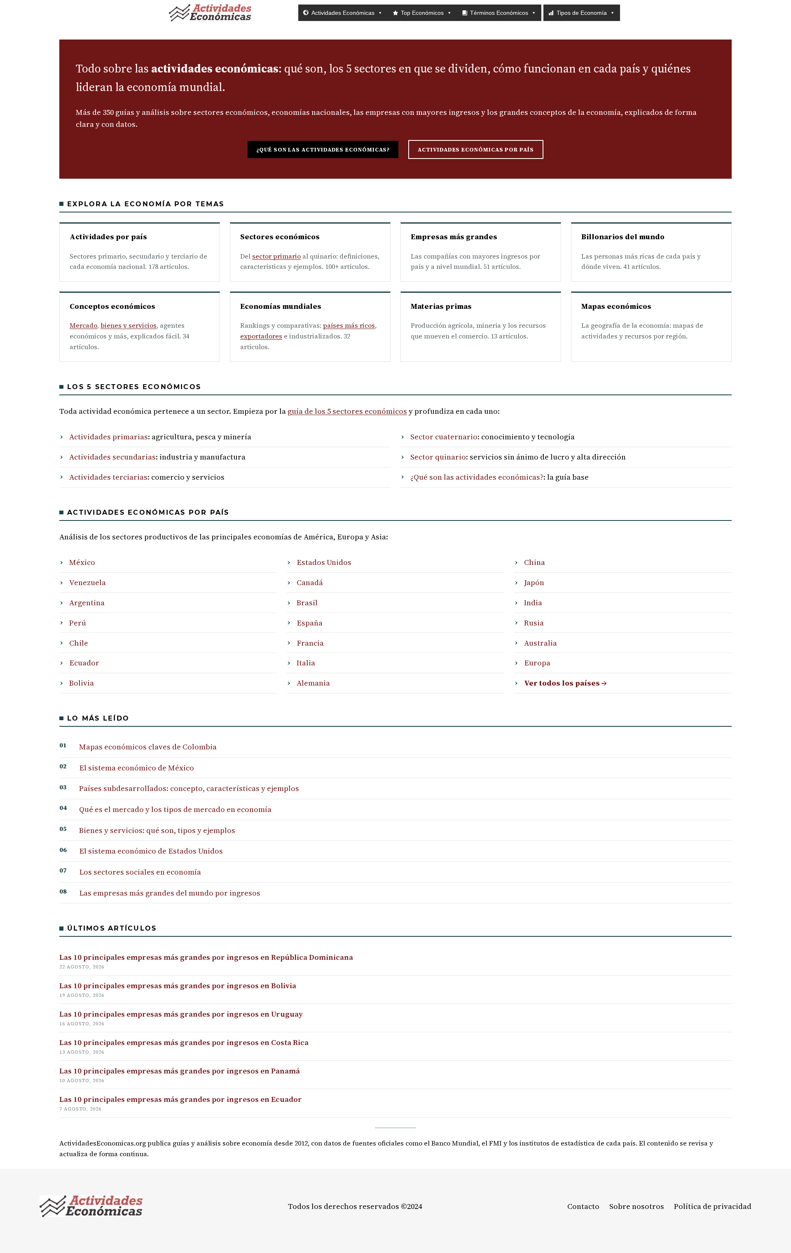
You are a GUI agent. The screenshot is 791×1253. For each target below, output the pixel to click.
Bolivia (81, 683)
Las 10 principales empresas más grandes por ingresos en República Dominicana (206, 957)
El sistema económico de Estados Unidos (151, 851)
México (82, 562)
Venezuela (87, 582)
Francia (310, 643)
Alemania (313, 683)
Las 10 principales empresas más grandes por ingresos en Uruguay (181, 1014)
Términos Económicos (499, 12)
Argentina (87, 602)
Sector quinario (438, 457)
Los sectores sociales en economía (140, 872)
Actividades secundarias (112, 457)
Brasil (307, 602)
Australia (540, 643)
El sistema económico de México (136, 768)
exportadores (261, 336)
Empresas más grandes (454, 236)
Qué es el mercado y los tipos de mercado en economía (175, 809)
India (533, 602)
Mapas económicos (616, 306)
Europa (537, 663)
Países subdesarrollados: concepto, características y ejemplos (189, 788)
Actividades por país (108, 236)
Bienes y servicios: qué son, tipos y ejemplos (157, 830)
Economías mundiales (280, 306)
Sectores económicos (280, 236)
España (310, 623)
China (534, 562)
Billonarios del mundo (623, 236)
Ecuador (84, 663)
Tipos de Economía (582, 12)
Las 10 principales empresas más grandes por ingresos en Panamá (179, 1071)
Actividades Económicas (342, 12)
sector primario (276, 256)
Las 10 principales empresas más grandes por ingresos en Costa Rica (184, 1042)
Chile (78, 643)
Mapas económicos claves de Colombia (148, 747)
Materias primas (441, 306)
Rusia (534, 623)
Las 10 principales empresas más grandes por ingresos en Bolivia (177, 985)
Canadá (310, 582)
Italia (306, 663)
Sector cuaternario (443, 437)
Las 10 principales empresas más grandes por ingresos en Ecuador (180, 1099)
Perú (77, 623)
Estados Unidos (324, 562)
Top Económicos (422, 12)
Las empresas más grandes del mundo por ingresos (169, 893)
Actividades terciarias (108, 477)
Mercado (83, 325)
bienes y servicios (129, 325)
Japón (534, 582)
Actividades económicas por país (476, 149)
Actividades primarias (108, 437)
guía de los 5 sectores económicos (347, 411)
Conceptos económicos (112, 306)
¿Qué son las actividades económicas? (323, 149)
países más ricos (349, 325)
